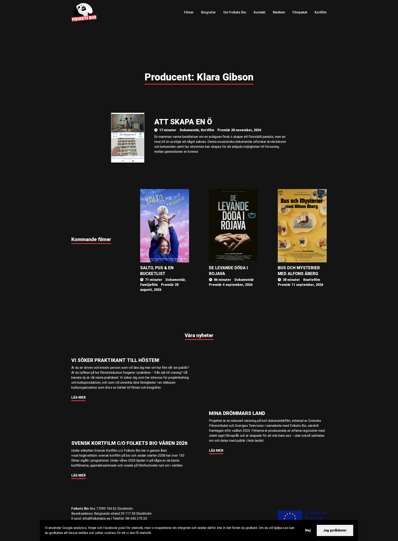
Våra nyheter (199, 335)
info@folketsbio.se (96, 518)
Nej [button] (308, 530)
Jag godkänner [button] (335, 530)
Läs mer (78, 397)
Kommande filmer (91, 239)
